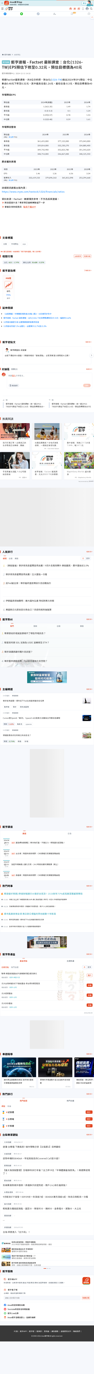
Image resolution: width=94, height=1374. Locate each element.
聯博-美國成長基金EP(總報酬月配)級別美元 (19, 973)
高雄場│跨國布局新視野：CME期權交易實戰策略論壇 (36, 875)
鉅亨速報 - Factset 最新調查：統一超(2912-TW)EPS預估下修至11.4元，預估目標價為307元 (71, 405)
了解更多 (87, 270)
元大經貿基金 (6, 993)
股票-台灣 (13, 987)
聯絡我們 (76, 1331)
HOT (13, 843)
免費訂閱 (85, 1298)
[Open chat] (89, 13)
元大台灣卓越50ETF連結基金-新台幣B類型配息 (20, 983)
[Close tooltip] (87, 19)
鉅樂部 (39, 1331)
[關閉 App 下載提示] (2, 3)
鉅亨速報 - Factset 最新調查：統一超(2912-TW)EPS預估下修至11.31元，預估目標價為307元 (25, 405)
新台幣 (11, 137)
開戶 (89, 975)
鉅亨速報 (7, 54)
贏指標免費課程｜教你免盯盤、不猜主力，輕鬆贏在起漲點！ (38, 842)
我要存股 (87, 256)
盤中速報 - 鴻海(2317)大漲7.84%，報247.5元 (78, 444)
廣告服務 (54, 1331)
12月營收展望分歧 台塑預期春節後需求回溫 (21, 322)
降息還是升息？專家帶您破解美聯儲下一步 (25, 202)
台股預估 (17, 54)
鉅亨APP (23, 1331)
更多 (88, 558)
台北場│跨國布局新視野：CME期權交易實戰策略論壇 (36, 853)
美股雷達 (15, 695)
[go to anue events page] (83, 8)
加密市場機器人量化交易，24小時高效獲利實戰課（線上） (35, 864)
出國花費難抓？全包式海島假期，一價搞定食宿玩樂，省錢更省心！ (46, 444)
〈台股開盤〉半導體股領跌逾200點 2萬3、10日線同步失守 (27, 313)
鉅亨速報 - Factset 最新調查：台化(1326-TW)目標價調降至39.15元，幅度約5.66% (37, 317)
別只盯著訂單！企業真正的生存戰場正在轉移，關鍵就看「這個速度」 (14, 444)
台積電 (11, 1118)
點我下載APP (29, 206)
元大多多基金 (6, 1003)
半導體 (11, 1125)
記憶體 (11, 1112)
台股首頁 (78, 256)
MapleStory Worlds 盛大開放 (79, 472)
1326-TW (56, 79)
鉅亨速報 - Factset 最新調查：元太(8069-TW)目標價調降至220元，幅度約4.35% (46, 473)
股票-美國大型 (15, 977)
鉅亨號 (31, 1331)
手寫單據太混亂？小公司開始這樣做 (14, 472)
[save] (72, 14)
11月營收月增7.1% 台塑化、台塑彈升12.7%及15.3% (24, 326)
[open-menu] (2, 9)
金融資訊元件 (66, 1331)
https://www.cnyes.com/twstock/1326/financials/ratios (33, 191)
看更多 (88, 342)
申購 (89, 985)
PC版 (16, 1331)
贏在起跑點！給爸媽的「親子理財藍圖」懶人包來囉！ (23, 251)
